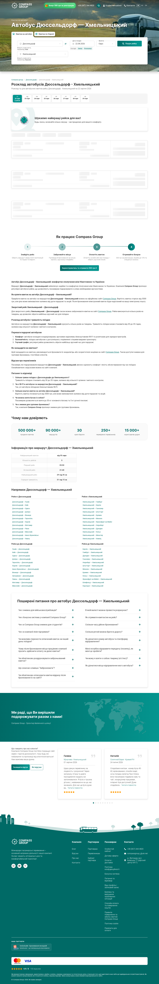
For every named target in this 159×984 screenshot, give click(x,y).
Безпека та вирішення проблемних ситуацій (110, 895)
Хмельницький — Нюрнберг (93, 525)
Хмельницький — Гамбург (92, 502)
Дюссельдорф (31, 80)
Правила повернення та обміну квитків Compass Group (111, 915)
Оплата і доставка (109, 861)
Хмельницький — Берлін (92, 505)
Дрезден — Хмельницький (93, 556)
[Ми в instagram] (13, 866)
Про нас (75, 858)
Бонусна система (112, 874)
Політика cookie (111, 923)
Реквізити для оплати (111, 929)
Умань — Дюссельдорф (21, 579)
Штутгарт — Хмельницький (93, 566)
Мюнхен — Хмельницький (92, 569)
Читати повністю (75, 788)
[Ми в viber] (25, 866)
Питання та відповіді (110, 879)
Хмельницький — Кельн (92, 532)
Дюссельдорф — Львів (20, 502)
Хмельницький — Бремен (92, 515)
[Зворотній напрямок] (65, 44)
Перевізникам (94, 853)
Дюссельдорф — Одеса (21, 508)
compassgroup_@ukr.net (137, 853)
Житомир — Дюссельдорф (22, 582)
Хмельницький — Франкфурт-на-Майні (97, 522)
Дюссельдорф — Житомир (22, 525)
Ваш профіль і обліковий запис (112, 886)
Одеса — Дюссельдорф (21, 556)
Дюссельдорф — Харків (21, 522)
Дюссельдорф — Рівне (20, 529)
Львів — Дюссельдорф (20, 549)
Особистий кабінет (113, 5)
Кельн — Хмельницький (92, 576)
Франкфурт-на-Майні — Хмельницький (97, 579)
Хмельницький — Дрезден (93, 529)
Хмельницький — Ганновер (93, 508)
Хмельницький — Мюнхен (92, 518)
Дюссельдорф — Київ (20, 505)
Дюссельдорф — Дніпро (21, 512)
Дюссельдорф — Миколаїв (22, 532)
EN (146, 5)
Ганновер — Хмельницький (93, 559)
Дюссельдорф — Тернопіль (22, 518)
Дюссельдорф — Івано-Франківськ (25, 535)
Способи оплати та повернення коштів (112, 905)
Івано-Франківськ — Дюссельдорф (25, 569)
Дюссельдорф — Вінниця (21, 515)
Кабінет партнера (92, 859)
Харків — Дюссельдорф (21, 566)
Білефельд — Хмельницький (93, 582)
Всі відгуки (36, 767)
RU (142, 5)
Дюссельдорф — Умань (21, 539)
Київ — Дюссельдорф (20, 552)
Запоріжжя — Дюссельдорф (23, 576)
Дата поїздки (77, 41)
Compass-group (17, 80)
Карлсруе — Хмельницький (93, 586)
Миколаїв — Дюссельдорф (22, 586)
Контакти (131, 5)
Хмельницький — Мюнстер (93, 535)
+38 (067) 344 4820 (86, 5)
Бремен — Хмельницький (92, 572)
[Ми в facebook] (19, 866)
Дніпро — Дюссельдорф (21, 559)
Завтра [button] (80, 48)
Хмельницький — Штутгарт (93, 512)
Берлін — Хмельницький (92, 549)
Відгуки (75, 853)
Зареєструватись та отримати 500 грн (78, 268)
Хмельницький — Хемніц (92, 539)
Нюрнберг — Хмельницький (93, 562)
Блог (74, 849)
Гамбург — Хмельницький (92, 552)
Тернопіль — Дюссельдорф (22, 562)
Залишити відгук (20, 767)
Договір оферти (111, 856)
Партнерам (93, 849)
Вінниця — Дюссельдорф (21, 572)
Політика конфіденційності (112, 868)
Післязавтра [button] (88, 48)
